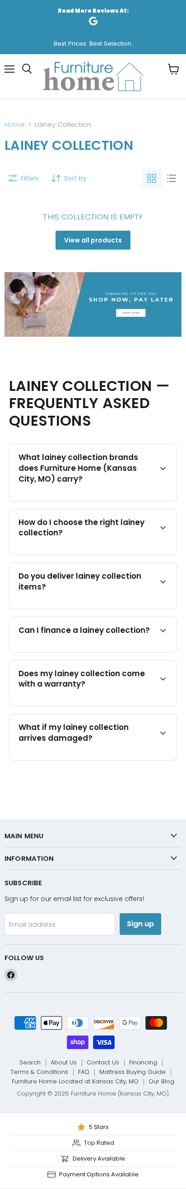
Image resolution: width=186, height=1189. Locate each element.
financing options (88, 650)
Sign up (140, 924)
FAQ (83, 1072)
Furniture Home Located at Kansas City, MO (75, 1081)
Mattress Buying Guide (132, 1072)
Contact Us (103, 1062)
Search (30, 1062)
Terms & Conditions (39, 1072)
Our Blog (161, 1081)
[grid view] (152, 178)
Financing (143, 1062)
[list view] (171, 178)
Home (15, 124)
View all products (93, 240)
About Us (64, 1062)
